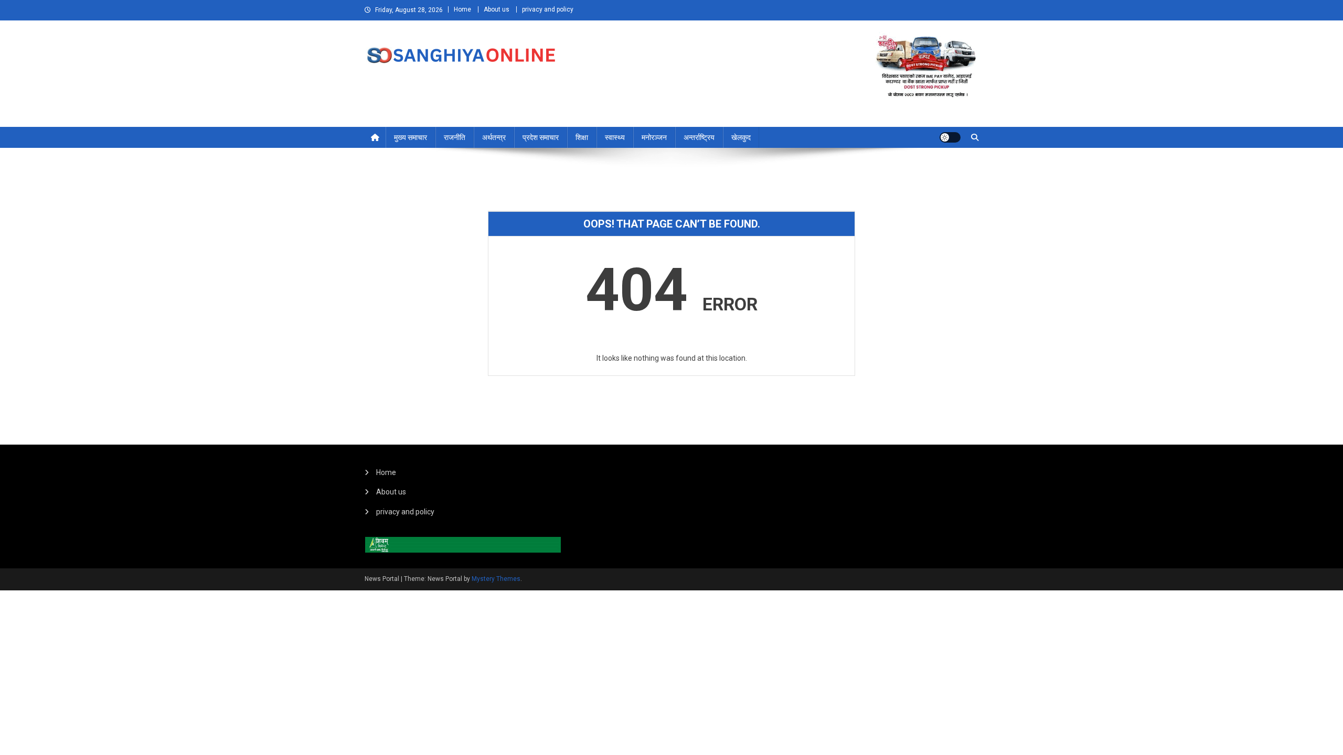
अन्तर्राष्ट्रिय (699, 137)
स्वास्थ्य (615, 137)
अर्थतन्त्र (494, 137)
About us (496, 9)
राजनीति (454, 137)
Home (462, 9)
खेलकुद (741, 137)
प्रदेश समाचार (541, 137)
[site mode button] (950, 137)
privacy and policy (547, 9)
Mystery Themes (496, 579)
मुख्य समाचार (410, 137)
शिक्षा (581, 137)
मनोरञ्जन (654, 137)
